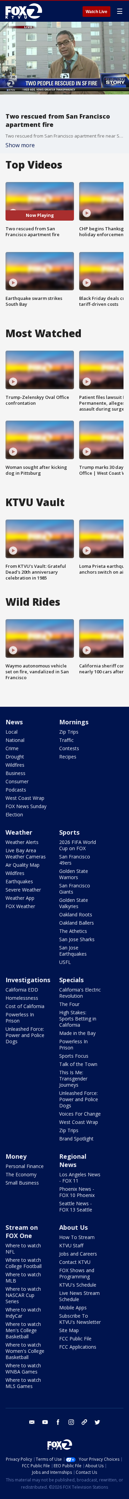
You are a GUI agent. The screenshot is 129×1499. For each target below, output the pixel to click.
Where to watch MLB (23, 1277)
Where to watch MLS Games (23, 1383)
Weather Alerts (22, 842)
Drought (15, 756)
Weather (19, 832)
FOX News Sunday (26, 806)
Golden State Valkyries (73, 903)
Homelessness (22, 998)
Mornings (73, 722)
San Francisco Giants (74, 888)
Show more (20, 145)
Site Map (69, 1330)
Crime (12, 748)
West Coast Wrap (25, 798)
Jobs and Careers (78, 1253)
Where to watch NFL (23, 1248)
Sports (69, 832)
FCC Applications (77, 1347)
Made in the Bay (77, 1033)
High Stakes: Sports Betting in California (77, 1018)
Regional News (72, 1160)
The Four (69, 1004)
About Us (73, 1227)
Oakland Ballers (76, 922)
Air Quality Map (23, 865)
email (31, 1422)
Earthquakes (19, 881)
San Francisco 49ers (74, 859)
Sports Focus (73, 1056)
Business (15, 773)
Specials (71, 980)
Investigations (28, 980)
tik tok (84, 1422)
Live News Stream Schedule (79, 1296)
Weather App (20, 898)
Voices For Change (80, 1113)
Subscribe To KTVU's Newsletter (80, 1318)
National (15, 740)
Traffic (66, 740)
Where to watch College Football (24, 1263)
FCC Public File (75, 1338)
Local (12, 731)
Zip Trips (68, 731)
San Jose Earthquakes (73, 950)
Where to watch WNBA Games (23, 1368)
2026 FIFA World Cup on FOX (77, 845)
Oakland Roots (75, 914)
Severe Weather (23, 889)
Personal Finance (25, 1166)
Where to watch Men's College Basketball (23, 1330)
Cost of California (25, 1006)
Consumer (17, 781)
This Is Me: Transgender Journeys (73, 1078)
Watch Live (96, 11)
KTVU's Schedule (77, 1284)
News (14, 722)
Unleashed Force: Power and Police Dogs (25, 1035)
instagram (71, 1422)
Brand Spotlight (76, 1138)
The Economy (21, 1174)
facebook (58, 1422)
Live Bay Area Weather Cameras (26, 853)
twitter (97, 1422)
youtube (45, 1422)
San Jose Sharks (77, 939)
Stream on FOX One (22, 1231)
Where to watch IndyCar (23, 1312)
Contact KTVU (74, 1262)
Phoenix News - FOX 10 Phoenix (77, 1192)
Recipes (67, 756)
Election (14, 814)
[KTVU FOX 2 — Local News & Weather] (25, 11)
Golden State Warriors (73, 874)
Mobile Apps (73, 1307)
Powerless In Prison (20, 1017)
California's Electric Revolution (80, 992)
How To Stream (77, 1237)
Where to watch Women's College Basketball (25, 1350)
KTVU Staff (71, 1245)
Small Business (22, 1182)
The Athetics (73, 931)
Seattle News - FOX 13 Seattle (75, 1206)
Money (16, 1156)
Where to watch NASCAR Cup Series (23, 1295)
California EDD (22, 989)
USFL (65, 962)
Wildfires (15, 765)
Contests (69, 748)
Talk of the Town (78, 1064)
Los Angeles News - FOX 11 (79, 1177)
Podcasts (16, 789)
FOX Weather (20, 906)
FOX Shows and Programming (76, 1273)
